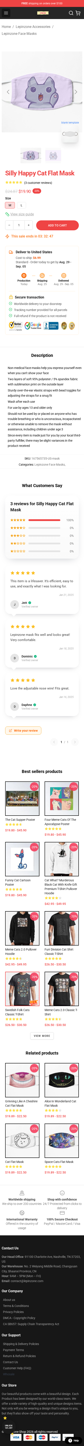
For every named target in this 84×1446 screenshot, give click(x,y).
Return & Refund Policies (19, 1356)
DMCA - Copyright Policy (19, 1318)
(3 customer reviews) (38, 182)
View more (42, 1035)
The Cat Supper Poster (20, 819)
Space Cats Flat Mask (59, 1162)
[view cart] (78, 13)
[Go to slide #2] (53, 155)
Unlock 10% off (8, 1427)
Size (8, 198)
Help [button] (76, 1440)
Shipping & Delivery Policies (21, 1344)
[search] (71, 13)
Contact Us (10, 1362)
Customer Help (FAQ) (17, 1368)
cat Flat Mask (14, 1162)
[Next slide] (75, 91)
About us (9, 1300)
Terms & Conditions (16, 1306)
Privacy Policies (13, 1312)
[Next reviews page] (75, 742)
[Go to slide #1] (30, 155)
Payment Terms (13, 1350)
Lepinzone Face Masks (19, 34)
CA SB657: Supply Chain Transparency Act (31, 1324)
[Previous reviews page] (54, 742)
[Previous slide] (8, 91)
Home (6, 27)
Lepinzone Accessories (33, 27)
